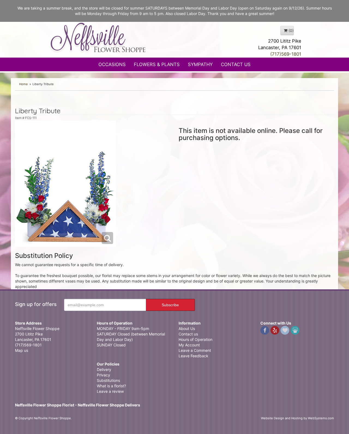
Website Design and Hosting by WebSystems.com (297, 418)
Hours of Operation (195, 339)
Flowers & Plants (157, 64)
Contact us (188, 334)
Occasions (112, 64)
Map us (21, 350)
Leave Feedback (193, 355)
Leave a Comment (195, 350)
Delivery (104, 369)
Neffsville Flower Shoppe (98, 37)
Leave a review (110, 391)
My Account (189, 345)
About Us (187, 328)
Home (23, 84)
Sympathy (200, 64)
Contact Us (236, 64)
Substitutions (108, 380)
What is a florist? (111, 386)
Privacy (103, 375)
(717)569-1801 (285, 54)
